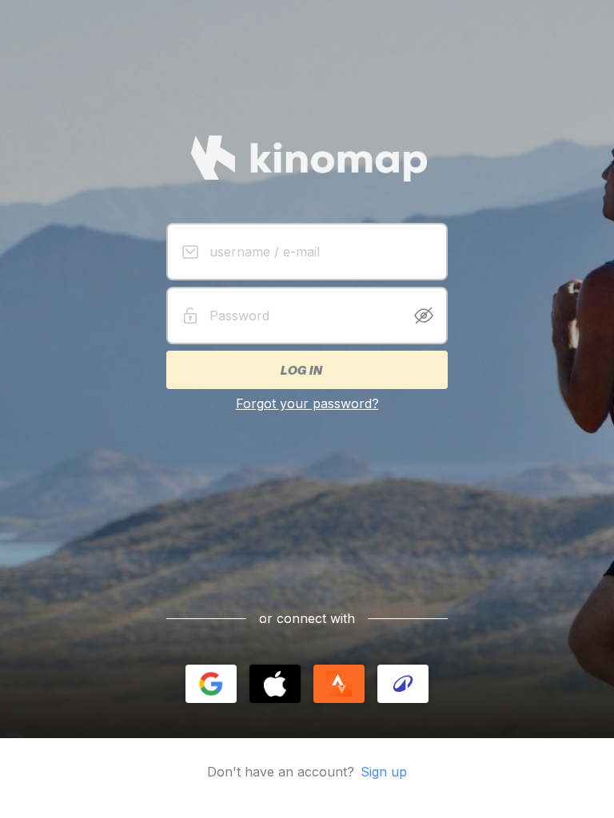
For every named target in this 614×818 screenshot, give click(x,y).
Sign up (384, 772)
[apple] (275, 684)
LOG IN (300, 370)
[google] (211, 684)
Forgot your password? (307, 403)
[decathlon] (403, 684)
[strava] (339, 684)
